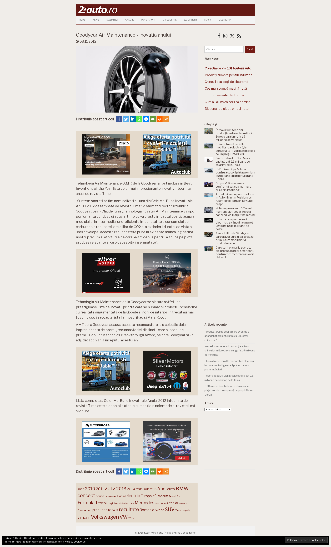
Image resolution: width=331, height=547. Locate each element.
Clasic (208, 19)
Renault (113, 510)
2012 (110, 488)
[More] (166, 119)
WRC (131, 517)
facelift (163, 496)
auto (171, 489)
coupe (100, 496)
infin (193, 532)
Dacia (121, 496)
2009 (81, 489)
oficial (173, 503)
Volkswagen (105, 517)
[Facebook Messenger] (146, 119)
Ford (179, 496)
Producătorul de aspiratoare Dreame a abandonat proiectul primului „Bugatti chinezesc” (226, 336)
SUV (170, 509)
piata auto (182, 503)
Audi (162, 488)
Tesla (178, 510)
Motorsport (148, 19)
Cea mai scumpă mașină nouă (226, 88)
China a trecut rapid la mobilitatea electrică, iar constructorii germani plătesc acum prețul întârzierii (229, 365)
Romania (147, 510)
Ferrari (172, 496)
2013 (121, 488)
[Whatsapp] (139, 119)
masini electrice (124, 503)
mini (157, 503)
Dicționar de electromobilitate (227, 108)
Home (82, 19)
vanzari (84, 517)
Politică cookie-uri (75, 541)
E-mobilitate (170, 19)
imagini (111, 503)
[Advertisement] (230, 291)
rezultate (129, 509)
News (96, 19)
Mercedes (144, 502)
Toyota (186, 510)
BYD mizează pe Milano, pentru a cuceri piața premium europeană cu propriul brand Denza (229, 390)
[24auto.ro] (97, 14)
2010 (90, 488)
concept (86, 495)
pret (89, 510)
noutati (164, 503)
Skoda (159, 510)
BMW (182, 488)
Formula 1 (88, 502)
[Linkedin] (133, 119)
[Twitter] (126, 119)
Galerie (129, 19)
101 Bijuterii (190, 19)
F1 (154, 495)
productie (99, 510)
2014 (131, 489)
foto (102, 503)
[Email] (153, 119)
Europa (146, 496)
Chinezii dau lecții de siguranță (226, 82)
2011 (100, 489)
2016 (146, 489)
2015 (139, 489)
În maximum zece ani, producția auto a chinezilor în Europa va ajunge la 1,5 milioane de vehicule (229, 350)
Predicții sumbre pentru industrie (228, 75)
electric (132, 495)
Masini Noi (112, 19)
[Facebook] (119, 119)
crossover (111, 496)
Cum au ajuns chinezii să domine (227, 102)
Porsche (82, 510)
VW (124, 517)
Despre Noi (225, 19)
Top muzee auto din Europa (224, 95)
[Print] (160, 119)
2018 (153, 489)
